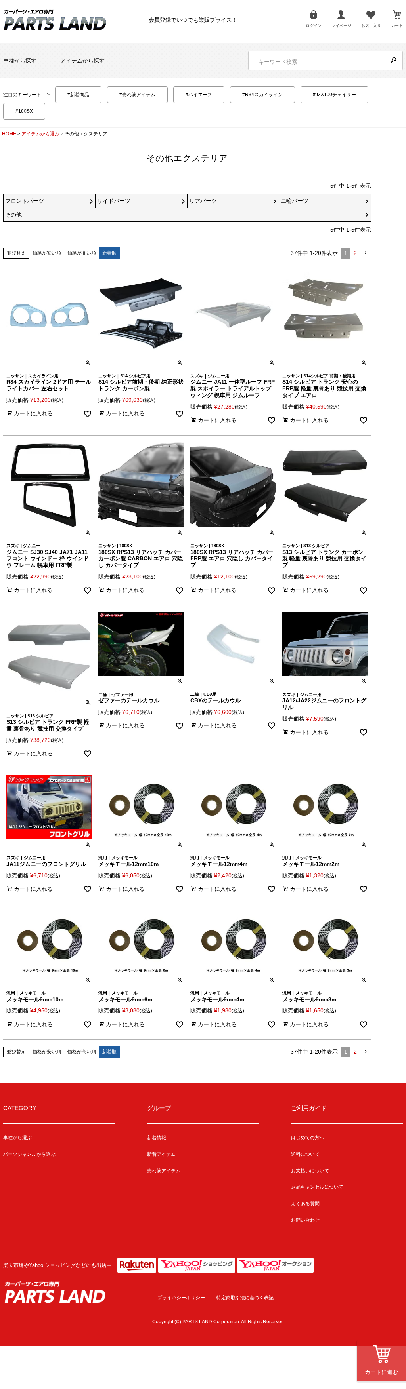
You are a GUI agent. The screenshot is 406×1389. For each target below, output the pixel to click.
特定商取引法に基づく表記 (245, 1297)
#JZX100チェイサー (334, 94)
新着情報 (156, 1137)
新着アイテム (161, 1154)
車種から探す (19, 60)
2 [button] (355, 253)
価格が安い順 (47, 253)
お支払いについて (310, 1171)
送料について (305, 1154)
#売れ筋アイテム (137, 94)
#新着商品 (78, 94)
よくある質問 (305, 1203)
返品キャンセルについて (317, 1187)
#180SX (24, 111)
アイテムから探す (82, 60)
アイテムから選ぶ (40, 134)
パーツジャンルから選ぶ (29, 1154)
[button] (365, 253)
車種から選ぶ (17, 1137)
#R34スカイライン (262, 94)
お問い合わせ (305, 1220)
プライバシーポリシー (181, 1297)
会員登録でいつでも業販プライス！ (193, 20)
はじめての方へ (307, 1137)
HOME (9, 134)
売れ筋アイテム (163, 1171)
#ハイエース (199, 94)
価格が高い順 (81, 253)
